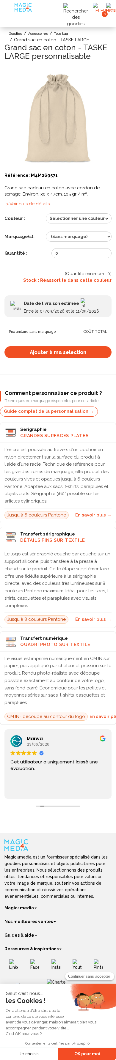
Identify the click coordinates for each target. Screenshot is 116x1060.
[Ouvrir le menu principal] (10, 9)
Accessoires (38, 34)
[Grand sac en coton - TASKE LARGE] (58, 118)
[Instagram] (58, 966)
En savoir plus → (93, 515)
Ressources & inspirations (31, 948)
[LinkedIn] (16, 966)
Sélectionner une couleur (77, 218)
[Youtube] (79, 966)
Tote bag (61, 34)
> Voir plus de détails (28, 204)
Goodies (15, 34)
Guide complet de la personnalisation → (49, 411)
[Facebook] (37, 966)
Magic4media (19, 907)
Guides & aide (19, 935)
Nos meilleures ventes (28, 921)
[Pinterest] (100, 966)
